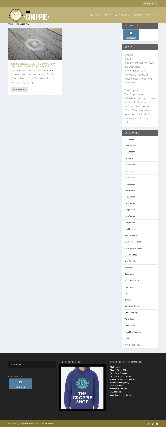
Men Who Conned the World (122, 379)
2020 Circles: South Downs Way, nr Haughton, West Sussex (33, 65)
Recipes (128, 300)
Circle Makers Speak (133, 248)
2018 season (130, 178)
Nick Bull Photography (119, 383)
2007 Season (130, 145)
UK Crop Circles (116, 392)
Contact (95, 15)
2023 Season (130, 210)
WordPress (49, 424)
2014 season (130, 152)
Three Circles (130, 325)
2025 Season (130, 223)
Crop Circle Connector (119, 373)
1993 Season (130, 139)
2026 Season (122, 15)
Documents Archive (144, 15)
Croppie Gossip (131, 255)
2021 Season (130, 197)
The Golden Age (131, 313)
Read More (19, 89)
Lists (126, 293)
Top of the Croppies (133, 332)
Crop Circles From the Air (120, 395)
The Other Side (131, 319)
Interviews (129, 287)
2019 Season (130, 184)
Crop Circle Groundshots (120, 376)
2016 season (130, 165)
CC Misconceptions (133, 242)
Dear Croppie (130, 261)
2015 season (130, 158)
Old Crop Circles (117, 386)
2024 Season (130, 216)
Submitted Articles (132, 306)
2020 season (36, 70)
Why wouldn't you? (133, 345)
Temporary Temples (118, 389)
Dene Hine (129, 268)
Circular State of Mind (119, 370)
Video (127, 338)
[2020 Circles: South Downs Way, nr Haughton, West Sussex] (35, 44)
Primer (107, 15)
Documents (129, 274)
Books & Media (131, 235)
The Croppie (17, 70)
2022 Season (130, 203)
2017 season (130, 171)
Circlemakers (115, 367)
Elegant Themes (26, 424)
